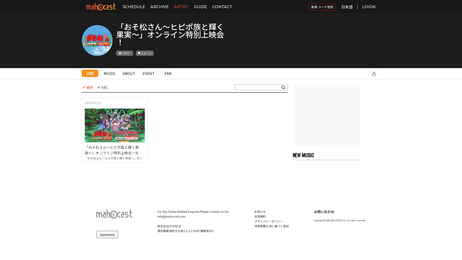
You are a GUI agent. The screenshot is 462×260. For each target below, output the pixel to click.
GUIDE (200, 7)
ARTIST (181, 7)
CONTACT (222, 7)
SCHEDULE (134, 7)
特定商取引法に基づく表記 (271, 226)
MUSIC (110, 73)
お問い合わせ (324, 211)
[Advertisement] (326, 115)
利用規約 (260, 216)
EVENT (148, 73)
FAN (168, 73)
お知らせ (260, 211)
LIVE (90, 73)
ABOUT (129, 73)
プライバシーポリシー (268, 221)
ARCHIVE (159, 7)
